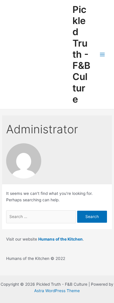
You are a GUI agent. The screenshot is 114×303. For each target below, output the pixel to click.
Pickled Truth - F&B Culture (81, 54)
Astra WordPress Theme (57, 290)
